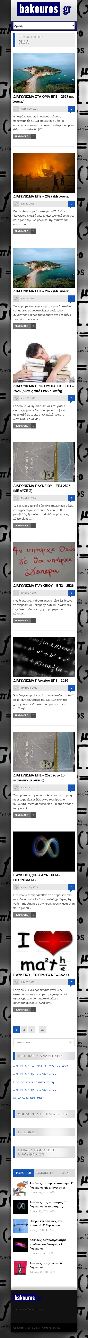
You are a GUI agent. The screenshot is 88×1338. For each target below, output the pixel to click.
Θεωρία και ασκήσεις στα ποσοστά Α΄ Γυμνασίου (46, 1223)
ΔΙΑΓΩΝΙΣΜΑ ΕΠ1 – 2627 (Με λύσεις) (35, 1090)
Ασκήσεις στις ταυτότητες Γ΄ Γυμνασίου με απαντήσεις (48, 1204)
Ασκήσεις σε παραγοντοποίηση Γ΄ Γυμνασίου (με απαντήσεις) (52, 1185)
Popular (23, 1172)
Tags (64, 1172)
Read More (21, 136)
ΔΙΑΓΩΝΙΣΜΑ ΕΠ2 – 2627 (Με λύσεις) (35, 1074)
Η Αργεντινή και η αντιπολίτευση (33, 1082)
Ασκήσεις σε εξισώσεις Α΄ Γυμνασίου (46, 1265)
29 (42, 1029)
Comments (44, 1172)
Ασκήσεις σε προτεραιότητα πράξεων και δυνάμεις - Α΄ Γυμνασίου (48, 1244)
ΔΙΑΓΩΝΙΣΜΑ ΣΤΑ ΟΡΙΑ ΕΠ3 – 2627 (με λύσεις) (40, 1066)
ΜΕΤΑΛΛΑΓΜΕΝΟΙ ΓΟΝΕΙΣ (29, 1098)
